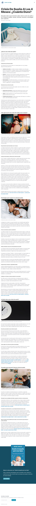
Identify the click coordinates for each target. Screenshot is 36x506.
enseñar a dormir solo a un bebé (7, 406)
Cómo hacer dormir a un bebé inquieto (16, 294)
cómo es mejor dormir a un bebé (20, 416)
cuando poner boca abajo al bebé (7, 416)
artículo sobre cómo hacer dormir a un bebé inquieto (11, 359)
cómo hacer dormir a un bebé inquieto (16, 192)
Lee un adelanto (6, 478)
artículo (9, 363)
